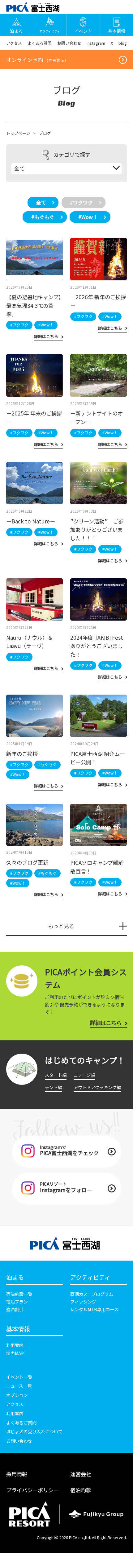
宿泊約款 (80, 1490)
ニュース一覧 (19, 1386)
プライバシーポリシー (32, 1490)
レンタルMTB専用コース (94, 1309)
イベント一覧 (19, 1377)
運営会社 (80, 1474)
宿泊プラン (17, 1302)
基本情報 (18, 1329)
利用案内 (15, 1345)
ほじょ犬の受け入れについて (34, 1431)
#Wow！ (88, 217)
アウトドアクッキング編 (97, 1087)
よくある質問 (40, 43)
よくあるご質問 (21, 1422)
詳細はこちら (106, 1022)
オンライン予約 (37, 60)
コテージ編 (84, 1075)
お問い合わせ (69, 43)
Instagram (96, 43)
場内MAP (15, 1353)
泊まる (15, 1278)
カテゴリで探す (72, 154)
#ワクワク (81, 202)
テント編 (53, 1087)
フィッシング (83, 1302)
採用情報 (16, 1474)
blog (122, 43)
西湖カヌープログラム (91, 1294)
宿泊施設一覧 (19, 1294)
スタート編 (55, 1075)
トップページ (18, 133)
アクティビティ (90, 1278)
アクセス (14, 43)
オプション (17, 1395)
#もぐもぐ (42, 217)
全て (41, 202)
